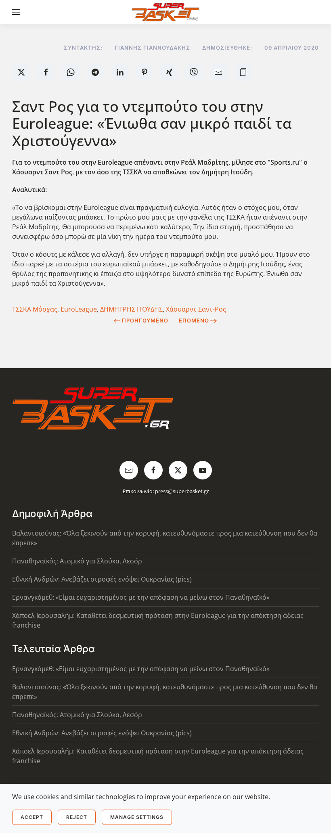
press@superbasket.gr (182, 491)
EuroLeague (79, 309)
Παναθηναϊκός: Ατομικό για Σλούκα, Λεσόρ (77, 561)
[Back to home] (165, 12)
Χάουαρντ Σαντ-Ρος (196, 309)
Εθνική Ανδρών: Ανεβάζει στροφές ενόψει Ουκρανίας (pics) (102, 579)
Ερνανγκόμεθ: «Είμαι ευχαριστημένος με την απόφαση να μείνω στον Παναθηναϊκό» (141, 597)
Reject (76, 817)
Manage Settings (136, 817)
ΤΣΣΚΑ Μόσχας (34, 309)
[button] (16, 12)
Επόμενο (194, 320)
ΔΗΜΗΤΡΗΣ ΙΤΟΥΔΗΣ (131, 309)
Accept (32, 817)
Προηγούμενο (145, 320)
